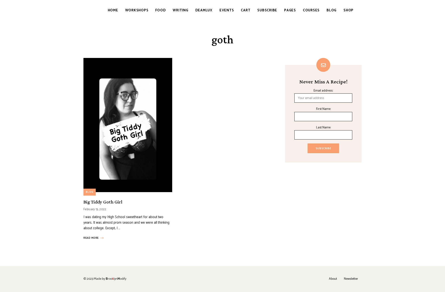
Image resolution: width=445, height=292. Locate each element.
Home (113, 10)
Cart (245, 10)
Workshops (137, 10)
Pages (290, 10)
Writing (180, 10)
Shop (348, 10)
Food (160, 10)
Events (226, 10)
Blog (332, 10)
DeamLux (204, 10)
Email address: (323, 90)
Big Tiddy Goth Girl (102, 202)
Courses (311, 10)
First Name (323, 109)
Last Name (323, 127)
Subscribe (267, 10)
